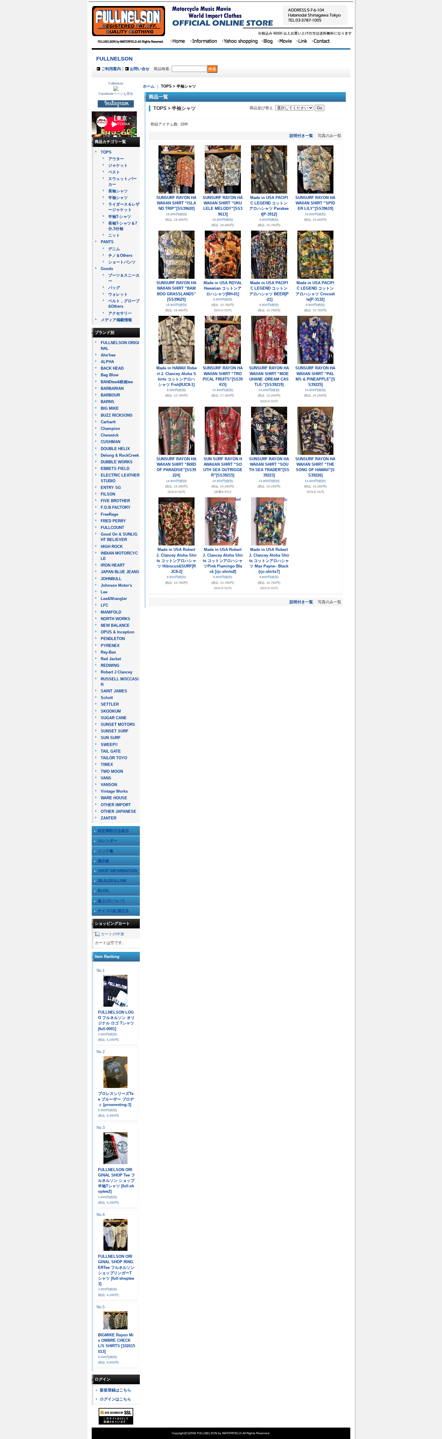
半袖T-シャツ (119, 216)
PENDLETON (113, 638)
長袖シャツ (118, 191)
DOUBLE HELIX (115, 448)
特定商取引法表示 (113, 830)
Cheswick (109, 435)
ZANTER (108, 818)
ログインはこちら (115, 1399)
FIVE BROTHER (115, 501)
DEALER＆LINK (112, 880)
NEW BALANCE (115, 625)
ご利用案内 (111, 69)
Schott (107, 697)
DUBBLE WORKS (117, 462)
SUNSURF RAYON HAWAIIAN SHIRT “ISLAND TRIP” (176, 203)
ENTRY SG (111, 487)
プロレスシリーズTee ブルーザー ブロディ (116, 1099)
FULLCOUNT (112, 527)
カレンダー (107, 840)
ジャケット (118, 165)
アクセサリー (120, 313)
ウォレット (118, 294)
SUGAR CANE (114, 718)
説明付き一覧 (301, 135)
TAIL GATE (111, 751)
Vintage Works (114, 791)
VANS (106, 778)
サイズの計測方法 (113, 911)
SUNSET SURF (114, 731)
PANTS (107, 242)
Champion (110, 428)
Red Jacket (111, 659)
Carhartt (108, 422)
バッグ (114, 287)
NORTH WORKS (115, 619)
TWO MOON (112, 771)
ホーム (149, 86)
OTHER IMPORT (116, 805)
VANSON (109, 784)
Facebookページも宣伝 (116, 93)
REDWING (110, 665)
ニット (114, 235)
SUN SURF (111, 737)
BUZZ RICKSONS (117, 415)
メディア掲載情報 (116, 320)
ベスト (114, 172)
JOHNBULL (111, 579)
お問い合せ (139, 69)
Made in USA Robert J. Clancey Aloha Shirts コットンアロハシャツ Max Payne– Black (269, 560)
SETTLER (110, 704)
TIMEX (107, 764)
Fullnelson (116, 83)
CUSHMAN (110, 442)
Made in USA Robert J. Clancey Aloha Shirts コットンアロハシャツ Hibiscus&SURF (176, 560)
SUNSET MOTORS (118, 724)
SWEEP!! (109, 744)
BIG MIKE (110, 408)
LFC (104, 605)
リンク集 (105, 851)
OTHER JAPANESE (118, 811)
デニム (114, 249)
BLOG (103, 890)
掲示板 (103, 861)
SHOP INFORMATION (117, 871)
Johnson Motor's (116, 585)
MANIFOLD (111, 612)
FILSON (108, 494)
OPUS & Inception (117, 632)
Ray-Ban (108, 652)
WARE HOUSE (114, 798)
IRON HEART (113, 565)
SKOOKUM (111, 711)
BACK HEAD (112, 368)
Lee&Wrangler (114, 598)
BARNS (107, 401)
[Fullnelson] (115, 89)
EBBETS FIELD (115, 468)
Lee (104, 592)
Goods (107, 268)
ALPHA (107, 361)
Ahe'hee (108, 355)
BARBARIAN (112, 388)
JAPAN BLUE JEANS (120, 572)
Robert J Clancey (116, 672)
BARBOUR (110, 395)
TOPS (106, 152)
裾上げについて (111, 901)
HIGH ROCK (112, 546)
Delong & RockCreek (120, 455)
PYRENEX (110, 645)
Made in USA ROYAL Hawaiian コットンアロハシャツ (223, 288)
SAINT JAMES (114, 691)
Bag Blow (109, 375)
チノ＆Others (120, 255)
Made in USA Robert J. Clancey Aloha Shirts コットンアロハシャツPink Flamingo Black (223, 560)
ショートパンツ (122, 262)
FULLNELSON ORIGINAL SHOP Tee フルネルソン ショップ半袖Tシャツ (116, 1180)
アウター (116, 159)
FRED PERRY (113, 521)
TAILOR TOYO (114, 758)
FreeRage (109, 514)
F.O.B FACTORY (115, 507)
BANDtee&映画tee (117, 382)
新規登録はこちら (115, 1390)
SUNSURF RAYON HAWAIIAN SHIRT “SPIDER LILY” (315, 203)
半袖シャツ (118, 197)
